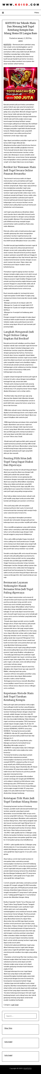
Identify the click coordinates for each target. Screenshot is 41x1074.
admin (20, 41)
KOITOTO (7, 44)
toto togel (8, 1042)
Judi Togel (14, 1005)
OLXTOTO (28, 1068)
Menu (36, 12)
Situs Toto (8, 1028)
